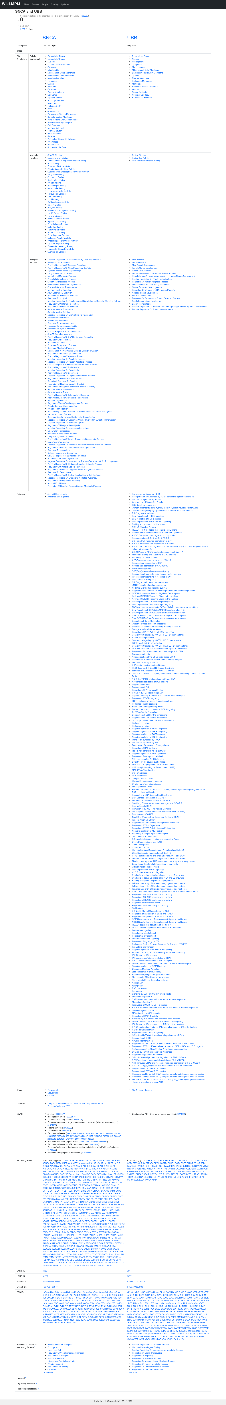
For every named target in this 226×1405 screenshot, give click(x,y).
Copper (51, 1095)
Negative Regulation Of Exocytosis (63, 370)
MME (108, 1215)
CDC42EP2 (66, 1176)
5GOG (171, 1297)
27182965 (88, 1138)
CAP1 (93, 1174)
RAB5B (53, 1237)
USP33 (105, 1259)
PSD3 (51, 1232)
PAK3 (69, 1223)
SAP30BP (56, 1243)
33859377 (60, 1113)
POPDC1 (78, 1229)
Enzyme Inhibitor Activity (59, 166)
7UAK (107, 1300)
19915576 (70, 1135)
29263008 (78, 1119)
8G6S (129, 1333)
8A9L (120, 1306)
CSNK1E (115, 1185)
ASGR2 (113, 1168)
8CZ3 (79, 1311)
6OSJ (120, 1294)
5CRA (147, 1294)
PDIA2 (122, 1223)
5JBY (134, 1300)
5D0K (171, 1294)
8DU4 (169, 1330)
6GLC (173, 1314)
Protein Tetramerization (58, 408)
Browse (35, 4)
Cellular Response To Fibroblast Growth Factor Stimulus (72, 364)
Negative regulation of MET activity (147, 830)
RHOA (118, 1237)
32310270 (90, 1133)
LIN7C (116, 1210)
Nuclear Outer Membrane (59, 64)
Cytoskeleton (53, 89)
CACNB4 (47, 1174)
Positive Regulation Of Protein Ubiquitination (152, 278)
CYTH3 (53, 1190)
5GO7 (141, 1297)
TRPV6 (110, 1257)
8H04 (111, 1311)
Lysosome (52, 80)
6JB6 (129, 1317)
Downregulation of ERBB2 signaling (148, 869)
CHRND (111, 1179)
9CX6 (112, 1319)
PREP (101, 1229)
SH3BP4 (62, 1246)
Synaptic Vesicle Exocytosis (60, 309)
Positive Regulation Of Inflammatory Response (68, 394)
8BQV (80, 1308)
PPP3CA (87, 1229)
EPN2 (91, 1196)
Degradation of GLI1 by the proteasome (149, 714)
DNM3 (118, 1190)
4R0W (117, 1292)
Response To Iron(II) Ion (58, 298)
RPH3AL (72, 1240)
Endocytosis (53, 1347)
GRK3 (110, 1201)
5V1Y (203, 1306)
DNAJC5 (105, 1190)
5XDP (203, 1308)
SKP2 (194, 1171)
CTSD (102, 1188)
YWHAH (101, 1265)
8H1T (141, 1333)
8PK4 (121, 1314)
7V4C (61, 1303)
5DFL (182, 1294)
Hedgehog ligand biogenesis (144, 703)
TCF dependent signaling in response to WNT (152, 576)
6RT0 (68, 1297)
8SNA (152, 1336)
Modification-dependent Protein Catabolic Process (154, 273)
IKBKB (172, 1165)
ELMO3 (64, 1196)
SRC (69, 1251)
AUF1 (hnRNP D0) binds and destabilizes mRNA (153, 678)
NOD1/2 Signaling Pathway (144, 527)
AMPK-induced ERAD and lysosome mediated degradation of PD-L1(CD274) (166, 1062)
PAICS (63, 1223)
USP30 (130, 1179)
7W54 (188, 1328)
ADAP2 (102, 1160)
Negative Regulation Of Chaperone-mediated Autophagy (72, 477)
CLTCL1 (77, 1182)
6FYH (168, 1314)
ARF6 (102, 1165)
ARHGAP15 (68, 1168)
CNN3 (90, 1182)
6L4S (109, 1294)
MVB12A (76, 1218)
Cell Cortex (52, 94)
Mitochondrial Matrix (56, 78)
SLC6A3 (64, 1248)
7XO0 (97, 1303)
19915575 (117, 1133)
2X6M (73, 1292)
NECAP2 (47, 1221)
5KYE (189, 1300)
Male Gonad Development (143, 265)
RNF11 (170, 1171)
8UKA (68, 1317)
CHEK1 (141, 1163)
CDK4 (102, 1176)
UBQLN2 (180, 1176)
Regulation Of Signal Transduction (147, 1352)
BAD (69, 1171)
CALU (78, 1174)
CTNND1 (95, 1188)
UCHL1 (188, 1176)
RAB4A (120, 1234)
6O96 (135, 1319)
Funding (55, 4)
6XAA (187, 1319)
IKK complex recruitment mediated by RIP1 (151, 957)
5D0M (176, 1294)
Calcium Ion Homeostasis (59, 430)
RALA (90, 1237)
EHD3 (111, 1193)
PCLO (97, 1223)
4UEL (159, 1292)
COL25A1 (104, 1182)
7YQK (206, 1328)
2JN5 (50, 1292)
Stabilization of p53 (140, 847)
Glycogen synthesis (141, 654)
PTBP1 (73, 1232)
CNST (96, 1182)
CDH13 (96, 1176)
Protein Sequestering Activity (60, 246)
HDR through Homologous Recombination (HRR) (153, 767)
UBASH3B (148, 1176)
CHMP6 (63, 1179)
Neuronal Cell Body (56, 127)
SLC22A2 (77, 1246)
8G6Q (204, 1330)
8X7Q (101, 1317)
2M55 (62, 1292)
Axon (50, 108)
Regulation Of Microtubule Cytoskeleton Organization (71, 447)
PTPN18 (87, 1232)
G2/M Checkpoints (140, 844)
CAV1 (99, 1174)
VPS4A (115, 1262)
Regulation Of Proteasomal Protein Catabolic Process (156, 298)
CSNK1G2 (57, 1188)
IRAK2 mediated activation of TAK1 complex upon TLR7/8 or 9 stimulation (165, 1026)
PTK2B (80, 1232)
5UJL (175, 1306)
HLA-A (166, 1165)
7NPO (135, 1325)
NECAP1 (112, 1218)
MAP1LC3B (96, 1212)
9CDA (101, 1319)
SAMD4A (47, 1243)
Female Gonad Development (144, 267)
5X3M (180, 1308)
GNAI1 (85, 1201)
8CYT (115, 1308)
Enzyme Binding (55, 207)
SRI (73, 1251)
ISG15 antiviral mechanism (144, 504)
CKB (117, 1179)
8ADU (51, 1308)
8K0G (167, 1333)
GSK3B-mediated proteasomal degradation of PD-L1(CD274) (159, 1057)
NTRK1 (157, 1168)
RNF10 (56, 1240)
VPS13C (64, 1262)
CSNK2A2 (86, 1188)
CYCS (116, 1188)
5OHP (147, 1306)
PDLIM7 (46, 1226)
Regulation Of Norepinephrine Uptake (64, 425)
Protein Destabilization (57, 320)
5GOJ (189, 1297)
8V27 (190, 1336)
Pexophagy (137, 990)
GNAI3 (92, 1201)
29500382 (67, 1127)
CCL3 (45, 1176)
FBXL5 (68, 1199)
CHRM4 (78, 1179)
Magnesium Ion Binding (58, 157)
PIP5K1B (98, 1226)
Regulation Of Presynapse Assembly (64, 480)
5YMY (162, 1311)
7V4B (55, 1303)
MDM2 (90, 1215)
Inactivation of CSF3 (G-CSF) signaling (149, 1004)
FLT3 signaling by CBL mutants (146, 1013)
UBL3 (93, 1259)
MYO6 (96, 1218)
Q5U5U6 (139, 1286)
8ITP (157, 1333)
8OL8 (94, 1314)
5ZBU (173, 1311)
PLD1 (45, 1229)
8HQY (147, 1333)
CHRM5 (86, 1179)
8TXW (169, 1336)
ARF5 (96, 1165)
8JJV (73, 1314)
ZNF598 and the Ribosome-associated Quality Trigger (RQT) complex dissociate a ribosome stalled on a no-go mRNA (168, 1081)
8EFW (175, 1330)
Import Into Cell (54, 1350)
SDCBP (177, 1171)
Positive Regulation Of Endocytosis (63, 367)
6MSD (180, 1317)
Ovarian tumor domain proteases (146, 783)
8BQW (86, 1308)
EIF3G (45, 1196)
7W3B (130, 1328)
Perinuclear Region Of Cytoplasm (62, 138)
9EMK (175, 1339)
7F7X (162, 1322)
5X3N (186, 1308)
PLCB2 (120, 1226)
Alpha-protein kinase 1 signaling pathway (150, 979)
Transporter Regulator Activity (61, 248)
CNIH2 (85, 1182)
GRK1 (98, 1201)
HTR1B (67, 1207)
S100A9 (115, 1240)
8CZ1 (68, 1311)
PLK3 (60, 1229)
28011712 (52, 1135)
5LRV (139, 1303)
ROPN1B (63, 1240)
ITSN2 (87, 1207)
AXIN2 (54, 1171)
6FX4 (162, 1314)
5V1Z (129, 1308)
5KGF (166, 1300)
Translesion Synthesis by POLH (146, 499)
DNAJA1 (97, 1190)
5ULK (197, 1306)
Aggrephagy (137, 982)
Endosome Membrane (142, 80)
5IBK (206, 1297)
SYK (59, 1254)
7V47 (112, 1300)
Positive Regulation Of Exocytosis (63, 372)
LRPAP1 (59, 1212)
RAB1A (92, 1234)
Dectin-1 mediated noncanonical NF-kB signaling (153, 709)
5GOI (183, 1297)
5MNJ (162, 1303)
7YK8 (45, 1306)
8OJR (89, 1314)
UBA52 (61, 1259)
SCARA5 (74, 1243)
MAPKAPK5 (66, 1215)
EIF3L (51, 1196)
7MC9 (184, 1322)
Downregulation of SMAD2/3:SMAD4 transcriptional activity (158, 609)
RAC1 (84, 1237)
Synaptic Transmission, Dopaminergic (64, 270)
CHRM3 (71, 1179)
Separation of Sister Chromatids (146, 620)
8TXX (174, 1336)
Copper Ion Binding (56, 177)
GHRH (79, 1201)
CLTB (71, 1182)
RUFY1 (108, 1240)
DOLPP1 (54, 1193)
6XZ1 (198, 1319)
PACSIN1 (55, 1223)
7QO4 (153, 1325)
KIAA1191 (51, 1210)
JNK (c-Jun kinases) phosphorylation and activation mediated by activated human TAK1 (168, 675)
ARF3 (91, 1165)
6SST (80, 1297)
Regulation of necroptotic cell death (147, 756)
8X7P (95, 1317)
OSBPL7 (113, 1221)
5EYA (129, 1297)
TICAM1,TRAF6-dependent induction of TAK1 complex (156, 927)
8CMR (151, 1330)
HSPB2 (46, 1207)
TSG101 (118, 1257)
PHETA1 (75, 1226)
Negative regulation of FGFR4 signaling (149, 736)
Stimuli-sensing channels (143, 637)
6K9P (150, 1317)
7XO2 (108, 1303)
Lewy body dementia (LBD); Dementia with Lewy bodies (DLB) (75, 1103)
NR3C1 (150, 1168)
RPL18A (80, 1240)
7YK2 (119, 1303)
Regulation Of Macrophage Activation (64, 353)
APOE (60, 1165)
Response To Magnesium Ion (60, 323)
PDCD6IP (104, 1223)
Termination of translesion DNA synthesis (150, 745)
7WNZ (79, 1303)
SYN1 (63, 1254)
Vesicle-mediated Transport (60, 1344)
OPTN (87, 1221)
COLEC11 (113, 1182)
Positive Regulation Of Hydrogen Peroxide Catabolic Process (75, 463)
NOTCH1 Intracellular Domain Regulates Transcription (156, 593)
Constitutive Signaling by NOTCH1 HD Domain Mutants (156, 640)
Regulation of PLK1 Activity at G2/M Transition (153, 631)
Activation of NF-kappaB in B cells (147, 502)
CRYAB (88, 1185)
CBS (121, 1174)
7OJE (141, 1325)
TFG (94, 1254)
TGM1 (111, 1254)
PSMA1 (58, 1232)
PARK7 (84, 1223)
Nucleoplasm (138, 61)
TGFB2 (105, 1254)
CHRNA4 (95, 1179)
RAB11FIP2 (75, 1234)
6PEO (57, 1297)
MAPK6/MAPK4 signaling (143, 770)
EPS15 (195, 1163)
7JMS (167, 1322)
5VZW (164, 1308)
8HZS (56, 1314)
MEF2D (96, 1215)
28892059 (71, 1133)
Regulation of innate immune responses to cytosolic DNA (157, 651)
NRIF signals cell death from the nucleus (150, 582)
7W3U (183, 1328)
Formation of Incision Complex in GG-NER (151, 800)
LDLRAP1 (79, 1210)
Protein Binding (54, 182)
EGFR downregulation (141, 568)
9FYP (51, 1322)
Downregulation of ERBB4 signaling (148, 515)
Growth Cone (53, 111)
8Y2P (119, 1317)
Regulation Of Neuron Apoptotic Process (150, 281)
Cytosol (51, 83)
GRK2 (104, 1201)
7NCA (55, 1300)
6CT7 (72, 1294)
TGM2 (117, 1254)
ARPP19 (77, 1168)
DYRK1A (73, 1193)
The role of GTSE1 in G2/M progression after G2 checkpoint (158, 858)
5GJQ (135, 1297)
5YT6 (168, 1311)
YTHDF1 (69, 1265)
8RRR (62, 1317)
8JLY (78, 1314)
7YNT (109, 1306)
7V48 (118, 1300)
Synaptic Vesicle (55, 97)
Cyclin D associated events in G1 (147, 841)
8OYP (173, 1333)
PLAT (114, 1226)
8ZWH (72, 1319)
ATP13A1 (47, 1171)
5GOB (153, 1297)
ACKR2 (79, 1160)
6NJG (129, 1319)
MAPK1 (113, 1212)
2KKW (56, 1292)
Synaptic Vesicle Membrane (60, 116)
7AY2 (204, 1319)
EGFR (94, 1193)
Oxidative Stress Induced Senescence (149, 623)
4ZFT (200, 1292)
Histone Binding (54, 215)
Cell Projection (54, 125)
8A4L (115, 1306)
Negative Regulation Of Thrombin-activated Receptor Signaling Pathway (79, 444)
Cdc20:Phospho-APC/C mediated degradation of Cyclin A (157, 551)
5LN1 (134, 1303)
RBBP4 (106, 1237)
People (45, 4)
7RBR (164, 1325)
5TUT (164, 1306)
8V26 (185, 1336)
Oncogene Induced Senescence (146, 629)
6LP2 (168, 1317)
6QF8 (158, 1319)
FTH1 (106, 1199)
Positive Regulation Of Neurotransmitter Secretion (70, 267)
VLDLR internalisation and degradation (149, 872)
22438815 (52, 1138)
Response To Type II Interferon (61, 328)
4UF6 (165, 1292)
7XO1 (102, 1303)
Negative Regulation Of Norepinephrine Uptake (68, 428)
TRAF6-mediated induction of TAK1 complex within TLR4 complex (161, 963)
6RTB (74, 1297)
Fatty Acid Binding (56, 174)
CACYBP (64, 1174)
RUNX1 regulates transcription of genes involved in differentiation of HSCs (165, 891)
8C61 (145, 1330)
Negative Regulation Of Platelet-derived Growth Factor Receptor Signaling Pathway (84, 301)
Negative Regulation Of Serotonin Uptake (66, 422)
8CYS (109, 1308)
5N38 (174, 1303)
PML (71, 1229)
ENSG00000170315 (136, 1281)
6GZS (179, 1314)
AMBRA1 (66, 1163)
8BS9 (134, 1330)
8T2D (157, 1336)
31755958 (94, 1144)
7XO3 (113, 1303)
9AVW (147, 1339)
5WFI (175, 1308)
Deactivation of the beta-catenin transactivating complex (157, 659)
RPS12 (94, 1240)
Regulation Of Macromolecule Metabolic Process (154, 1361)
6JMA (140, 1317)
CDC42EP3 (77, 1176)
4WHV (171, 1292)
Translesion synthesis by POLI (145, 742)
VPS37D (100, 1262)
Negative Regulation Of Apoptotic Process (66, 359)
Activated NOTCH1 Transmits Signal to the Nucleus (155, 596)
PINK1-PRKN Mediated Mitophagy (147, 692)
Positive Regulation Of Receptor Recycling (66, 265)
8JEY (67, 1314)
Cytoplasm (52, 67)
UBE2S (164, 1176)
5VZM (157, 1308)
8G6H (198, 1330)
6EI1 (141, 1314)
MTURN (130, 1168)
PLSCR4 (199, 1168)
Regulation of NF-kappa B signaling (147, 1032)
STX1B (120, 1251)
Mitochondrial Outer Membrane (61, 72)
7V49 (45, 1303)
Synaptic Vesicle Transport (59, 392)
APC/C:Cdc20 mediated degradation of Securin (153, 543)
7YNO (80, 1306)
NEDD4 (54, 1221)
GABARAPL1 (49, 1201)
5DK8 (187, 1294)
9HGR (56, 1322)
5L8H (200, 1300)
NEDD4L (62, 1221)
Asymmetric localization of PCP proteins (150, 681)
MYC (144, 1168)
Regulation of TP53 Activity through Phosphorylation (155, 822)
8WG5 (130, 1339)
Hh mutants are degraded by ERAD (147, 706)
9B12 (164, 1339)
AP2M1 (104, 1163)
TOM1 (45, 1257)
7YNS (103, 1306)
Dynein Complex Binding (58, 243)
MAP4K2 (106, 1212)
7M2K (178, 1322)
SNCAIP (96, 1248)
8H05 (116, 1311)
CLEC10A (47, 1182)
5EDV (198, 1294)
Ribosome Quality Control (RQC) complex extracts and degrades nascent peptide (168, 1073)
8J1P (162, 1333)
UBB (132, 37)
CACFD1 (114, 1171)
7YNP (86, 1306)
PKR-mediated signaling (58, 496)
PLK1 (55, 1229)
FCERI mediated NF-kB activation (147, 643)
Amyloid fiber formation (58, 493)
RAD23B (163, 1171)
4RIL (50, 1294)
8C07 (140, 1330)
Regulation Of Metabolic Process (146, 1358)
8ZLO (55, 1319)
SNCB (103, 1248)
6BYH (196, 1311)
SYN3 (69, 1254)
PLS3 (66, 1229)
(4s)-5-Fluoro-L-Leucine (142, 1089)
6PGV (147, 1319)
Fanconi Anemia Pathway (143, 819)
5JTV (155, 1300)
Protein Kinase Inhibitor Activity (62, 168)
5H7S (201, 1297)
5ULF (186, 1306)
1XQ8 (45, 1292)
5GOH (178, 1297)
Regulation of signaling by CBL (145, 941)
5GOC (159, 1297)
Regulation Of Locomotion (59, 339)
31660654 (108, 1133)
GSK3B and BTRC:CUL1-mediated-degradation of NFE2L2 (158, 1035)
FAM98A (60, 1199)
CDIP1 (196, 1160)
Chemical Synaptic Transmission (62, 287)
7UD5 (176, 1325)
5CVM (153, 1294)
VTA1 (121, 1262)
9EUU (45, 1322)
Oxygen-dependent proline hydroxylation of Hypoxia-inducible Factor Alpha (165, 507)
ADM (108, 1160)
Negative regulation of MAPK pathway (149, 753)
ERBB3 (98, 1196)
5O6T (201, 1303)
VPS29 (86, 1262)
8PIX (105, 1314)
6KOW (156, 1317)
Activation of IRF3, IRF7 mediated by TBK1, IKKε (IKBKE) (158, 952)
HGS (160, 1165)
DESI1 (157, 1163)
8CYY (57, 1311)
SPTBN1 (54, 1251)
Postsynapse (53, 144)
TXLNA (54, 1259)
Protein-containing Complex (60, 122)
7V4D (66, 1303)
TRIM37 (204, 1174)
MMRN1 (115, 1215)
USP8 (45, 1262)
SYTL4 (88, 1254)
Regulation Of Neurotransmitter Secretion (66, 378)
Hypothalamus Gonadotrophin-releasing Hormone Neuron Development (163, 276)
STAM (84, 1251)
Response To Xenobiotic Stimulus (63, 295)
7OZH (95, 1300)
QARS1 (115, 1232)
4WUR (183, 1292)
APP (66, 1165)
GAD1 (66, 1201)
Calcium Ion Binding (56, 179)
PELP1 (53, 1226)
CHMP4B (56, 1179)
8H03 (106, 1311)
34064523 (80, 1133)
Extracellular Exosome (142, 97)
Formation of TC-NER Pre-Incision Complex (151, 808)
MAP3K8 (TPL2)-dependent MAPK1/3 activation (153, 764)
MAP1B (86, 1212)
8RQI (190, 1333)
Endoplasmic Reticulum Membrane (147, 72)
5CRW (61, 1294)
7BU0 (135, 1322)
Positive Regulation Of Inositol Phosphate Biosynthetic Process (76, 439)
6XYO (97, 1297)
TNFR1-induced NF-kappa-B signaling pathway (153, 701)
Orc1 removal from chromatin (145, 836)
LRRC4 (75, 1212)
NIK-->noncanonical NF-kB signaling (148, 759)
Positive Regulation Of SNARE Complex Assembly (70, 336)
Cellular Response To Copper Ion (62, 452)
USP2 (98, 1259)
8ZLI (50, 1319)
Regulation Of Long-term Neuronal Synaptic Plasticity (71, 386)
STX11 (106, 1251)
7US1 (182, 1325)
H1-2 (68, 1204)
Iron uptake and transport (143, 946)
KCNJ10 (108, 1207)
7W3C (136, 1328)
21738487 (116, 1135)
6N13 (198, 1317)
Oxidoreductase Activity (58, 202)
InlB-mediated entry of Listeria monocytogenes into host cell (159, 883)
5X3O (192, 1308)
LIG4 (189, 1165)
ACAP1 (72, 1160)
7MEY (190, 1322)
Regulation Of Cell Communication (147, 1369)
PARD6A (76, 1223)
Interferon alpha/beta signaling (145, 938)
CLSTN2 (64, 1182)
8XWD (113, 1317)
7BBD (129, 1322)
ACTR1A (94, 1160)
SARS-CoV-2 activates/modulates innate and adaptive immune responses (165, 1007)
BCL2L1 (88, 1171)
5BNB (135, 1294)
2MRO (142, 1292)
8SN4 (201, 1333)
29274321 (180, 1113)
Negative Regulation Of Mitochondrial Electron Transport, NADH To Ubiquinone (82, 461)
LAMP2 (71, 1210)
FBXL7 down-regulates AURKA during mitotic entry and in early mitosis (163, 861)
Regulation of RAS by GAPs (144, 747)
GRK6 (51, 1204)
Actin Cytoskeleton (56, 100)
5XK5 (135, 1311)
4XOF (189, 1292)
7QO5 (158, 1325)
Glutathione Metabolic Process (61, 281)
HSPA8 (121, 1204)
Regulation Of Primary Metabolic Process (150, 1366)
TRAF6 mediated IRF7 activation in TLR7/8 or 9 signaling (157, 1021)
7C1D (114, 1297)
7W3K (170, 1328)
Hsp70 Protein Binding (57, 213)
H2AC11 (75, 1204)
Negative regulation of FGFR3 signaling (149, 734)
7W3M (177, 1328)
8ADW (63, 1308)
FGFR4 (82, 1199)
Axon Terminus (54, 133)
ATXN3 (154, 1160)
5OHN (141, 1306)
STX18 (113, 1251)
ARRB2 (92, 1168)
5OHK (130, 1306)
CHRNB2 (103, 1179)
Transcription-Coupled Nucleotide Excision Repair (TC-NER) (158, 811)
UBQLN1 (172, 1176)
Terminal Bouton (55, 130)
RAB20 (99, 1234)
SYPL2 (76, 1254)
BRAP (167, 1160)
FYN (111, 1199)
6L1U (103, 1294)
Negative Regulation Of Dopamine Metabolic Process (71, 375)
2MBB (136, 1292)
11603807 (84, 15)
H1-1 (64, 1204)
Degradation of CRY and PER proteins (149, 1068)
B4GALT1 (62, 1171)
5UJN (181, 1306)
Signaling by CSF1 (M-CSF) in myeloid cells (151, 993)
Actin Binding (53, 163)
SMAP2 (79, 1248)
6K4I (145, 1317)
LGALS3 (96, 1210)
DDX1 (71, 1190)
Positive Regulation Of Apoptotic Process (66, 356)
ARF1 (85, 1165)
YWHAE (93, 1265)
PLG (50, 1229)
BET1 (106, 1171)
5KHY (172, 1300)
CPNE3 (74, 1185)
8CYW (45, 1311)
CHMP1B (110, 1176)
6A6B (66, 1294)
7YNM (68, 1306)
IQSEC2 (80, 1207)
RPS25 (101, 1240)
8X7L (79, 1317)
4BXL (105, 1292)
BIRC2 (161, 1160)
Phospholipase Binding (58, 224)
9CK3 (106, 1319)
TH (122, 1254)
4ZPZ (206, 1292)
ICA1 (73, 1207)
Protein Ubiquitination (141, 270)
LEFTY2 (88, 1210)
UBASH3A (138, 1176)
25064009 (79, 1138)
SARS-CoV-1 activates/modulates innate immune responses (159, 999)
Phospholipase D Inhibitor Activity (63, 240)
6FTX (157, 1314)
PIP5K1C (107, 1226)
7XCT (200, 1328)
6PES (63, 1297)
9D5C (117, 1319)
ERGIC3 (113, 1196)
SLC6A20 (56, 1248)
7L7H (45, 1300)
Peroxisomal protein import (144, 933)
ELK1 (57, 1196)
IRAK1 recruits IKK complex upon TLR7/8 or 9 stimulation (158, 1024)
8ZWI (78, 1319)
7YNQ (92, 1306)
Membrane (52, 103)
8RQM (56, 1317)
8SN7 (135, 1336)
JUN (185, 1165)
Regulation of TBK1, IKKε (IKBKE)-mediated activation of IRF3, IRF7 (163, 1043)
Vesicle (135, 89)
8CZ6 (84, 1311)
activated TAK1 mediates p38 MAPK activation (153, 670)
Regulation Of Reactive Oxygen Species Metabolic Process (74, 486)
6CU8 (83, 1294)
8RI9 (50, 1317)
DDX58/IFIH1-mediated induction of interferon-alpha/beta (157, 532)
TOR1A (60, 1257)
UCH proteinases (139, 772)
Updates (65, 4)
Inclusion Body (54, 105)
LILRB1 (104, 1210)
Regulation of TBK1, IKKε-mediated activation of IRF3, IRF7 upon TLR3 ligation (167, 1046)
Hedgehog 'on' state (140, 723)
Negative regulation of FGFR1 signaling (149, 728)
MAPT (75, 1215)
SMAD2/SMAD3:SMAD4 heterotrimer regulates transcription (159, 615)
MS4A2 (46, 1218)
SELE (94, 1243)
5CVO (165, 1294)
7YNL (62, 1306)
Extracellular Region (56, 56)
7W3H (154, 1328)
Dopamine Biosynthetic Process (62, 345)
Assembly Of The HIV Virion (144, 557)
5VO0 (151, 1308)
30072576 (71, 1116)
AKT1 (58, 1163)
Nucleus (51, 61)
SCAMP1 (65, 1243)
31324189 (52, 1124)
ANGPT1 (75, 1163)
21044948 (98, 1135)
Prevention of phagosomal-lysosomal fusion (151, 974)
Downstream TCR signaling (144, 579)
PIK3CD (89, 1226)
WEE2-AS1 (139, 1179)
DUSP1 (171, 1163)
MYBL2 (138, 1168)
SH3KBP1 (186, 1171)
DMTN (89, 1190)
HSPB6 (53, 1207)
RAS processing (139, 988)
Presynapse (53, 141)
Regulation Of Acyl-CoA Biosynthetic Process (68, 403)
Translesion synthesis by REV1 (146, 493)
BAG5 (74, 1171)
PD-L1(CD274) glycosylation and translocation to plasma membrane (162, 1065)
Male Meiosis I (138, 259)
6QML (170, 1319)
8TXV (163, 1336)
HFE (81, 1204)
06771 (130, 1276)
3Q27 (89, 1292)
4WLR (177, 1292)
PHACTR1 (66, 1226)
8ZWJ (83, 1319)
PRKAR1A (109, 1229)
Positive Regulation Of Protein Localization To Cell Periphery (74, 474)
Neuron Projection (140, 92)
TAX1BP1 (175, 1174)
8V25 (180, 1336)
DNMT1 (163, 1163)
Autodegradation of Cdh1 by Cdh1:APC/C (150, 538)
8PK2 (116, 1314)
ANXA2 (82, 1163)
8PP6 (179, 1333)
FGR (88, 1199)
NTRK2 (164, 1168)
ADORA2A (115, 1160)
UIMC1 (195, 1176)
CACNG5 (55, 1174)
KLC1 (59, 1210)
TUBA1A (46, 1259)
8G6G (193, 1330)
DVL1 (66, 1193)
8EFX (181, 1330)
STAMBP (91, 1251)
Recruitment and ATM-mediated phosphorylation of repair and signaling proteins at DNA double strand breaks (168, 791)
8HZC (50, 1314)
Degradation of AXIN (141, 684)
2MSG (149, 1292)
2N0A (67, 1292)
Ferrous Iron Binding (56, 193)
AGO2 (52, 1163)
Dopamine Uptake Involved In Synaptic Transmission (71, 417)
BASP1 (81, 1171)
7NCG (61, 1300)
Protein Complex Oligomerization (62, 405)
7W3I (159, 1328)
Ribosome (52, 86)
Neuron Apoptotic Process (59, 414)
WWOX (148, 1179)
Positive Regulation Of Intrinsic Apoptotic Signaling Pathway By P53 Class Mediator (169, 306)
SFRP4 (55, 1246)
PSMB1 (65, 1232)
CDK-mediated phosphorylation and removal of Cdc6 (155, 839)
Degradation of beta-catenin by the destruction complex (156, 573)
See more (48, 1372)
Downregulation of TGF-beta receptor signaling (152, 601)
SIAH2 (70, 1246)
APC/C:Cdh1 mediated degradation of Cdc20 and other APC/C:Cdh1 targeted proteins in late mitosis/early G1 (170, 548)
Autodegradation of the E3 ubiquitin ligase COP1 (153, 656)
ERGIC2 (105, 1196)
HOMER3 (88, 1204)
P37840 (54, 1286)
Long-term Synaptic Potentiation (62, 436)
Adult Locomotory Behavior (60, 292)
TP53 (190, 1174)
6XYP (103, 1297)
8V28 (196, 1336)
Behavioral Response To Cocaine (62, 381)
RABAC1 (68, 1237)
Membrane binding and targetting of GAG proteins (154, 554)
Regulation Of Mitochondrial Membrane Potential (153, 289)
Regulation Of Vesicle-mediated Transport (66, 1352)
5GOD (165, 1297)
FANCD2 (140, 1165)
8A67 (129, 1330)
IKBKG (179, 1165)
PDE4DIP (113, 1223)
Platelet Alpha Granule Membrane (62, 119)
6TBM (176, 1319)
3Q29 (100, 1292)
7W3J (164, 1328)
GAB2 (116, 1199)
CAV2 (104, 1174)
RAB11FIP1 (64, 1234)
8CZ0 (63, 1311)
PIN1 (182, 1168)
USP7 (118, 1259)
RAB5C (60, 1237)
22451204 (61, 1138)
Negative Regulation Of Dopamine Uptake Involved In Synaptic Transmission (82, 419)
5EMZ (204, 1294)
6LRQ (114, 1294)
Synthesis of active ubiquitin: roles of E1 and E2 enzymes (158, 875)
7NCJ (78, 1300)
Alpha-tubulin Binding (57, 221)
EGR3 (106, 1193)
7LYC (173, 1322)
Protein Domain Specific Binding (62, 210)
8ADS (45, 1308)
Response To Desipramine (59, 472)
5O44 (195, 1303)
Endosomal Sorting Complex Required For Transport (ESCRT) (159, 944)
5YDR (146, 1311)
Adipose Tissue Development (145, 292)
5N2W (168, 1303)
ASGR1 (106, 1168)
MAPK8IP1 (55, 1215)
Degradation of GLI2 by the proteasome (149, 717)
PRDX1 (94, 1229)
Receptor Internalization (58, 317)
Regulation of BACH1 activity (145, 1015)
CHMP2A (119, 1176)
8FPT (89, 1311)
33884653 (103, 1141)
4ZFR (195, 1292)
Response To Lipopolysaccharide (62, 325)
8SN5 (206, 1333)
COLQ (121, 1182)
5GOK (195, 1297)
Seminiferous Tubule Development (147, 301)
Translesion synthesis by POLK (146, 739)
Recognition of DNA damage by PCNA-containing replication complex (163, 496)
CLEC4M (56, 1182)
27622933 (86, 1152)
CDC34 (189, 1160)
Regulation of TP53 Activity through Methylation (153, 828)
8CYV (121, 1308)
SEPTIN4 (47, 1246)
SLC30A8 (86, 1246)
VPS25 (72, 1262)
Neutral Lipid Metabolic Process (62, 276)
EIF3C (118, 1193)
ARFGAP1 (110, 1165)
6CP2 (129, 1314)
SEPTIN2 (110, 1243)
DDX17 (77, 1190)
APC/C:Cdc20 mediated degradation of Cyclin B (153, 535)
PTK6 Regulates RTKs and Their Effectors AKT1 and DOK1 (158, 855)
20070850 (79, 1135)
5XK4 (129, 1311)
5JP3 (145, 1300)
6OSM (51, 1297)
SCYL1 (82, 1243)
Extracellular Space (56, 58)
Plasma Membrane (56, 92)
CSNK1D (106, 1185)
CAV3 (110, 1174)
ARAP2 (71, 1165)
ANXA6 (89, 1163)
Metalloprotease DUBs (142, 786)
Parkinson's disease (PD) (59, 1106)
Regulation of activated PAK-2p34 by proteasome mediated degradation (163, 590)
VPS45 (108, 1262)
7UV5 (187, 1325)
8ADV (56, 1308)
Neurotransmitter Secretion (59, 289)
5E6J (193, 1294)
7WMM (73, 1303)
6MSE (186, 1317)
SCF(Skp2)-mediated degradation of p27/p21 (152, 571)
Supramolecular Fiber (57, 147)
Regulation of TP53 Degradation (146, 825)
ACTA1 (86, 1160)
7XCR (194, 1328)
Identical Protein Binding (58, 218)
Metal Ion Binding (55, 226)
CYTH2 (46, 1190)
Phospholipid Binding (57, 185)
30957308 (84, 1141)
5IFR (129, 1300)
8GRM (136, 1333)
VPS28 (79, 1262)
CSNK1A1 (97, 1185)
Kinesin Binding (54, 204)
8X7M (84, 1317)
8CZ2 (73, 1311)
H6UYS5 (46, 1286)
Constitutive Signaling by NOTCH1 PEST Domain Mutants (158, 634)
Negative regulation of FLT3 (144, 1010)
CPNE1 (67, 1185)
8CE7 (92, 1308)
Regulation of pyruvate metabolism (147, 1054)
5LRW (145, 1303)
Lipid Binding (53, 199)
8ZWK (90, 1319)
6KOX (162, 1317)
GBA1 (72, 1201)
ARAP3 (79, 1165)
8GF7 (100, 1311)
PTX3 (108, 1232)
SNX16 (116, 1248)
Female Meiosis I (139, 262)
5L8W (206, 1300)
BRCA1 (174, 1160)
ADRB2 (46, 1163)
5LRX (151, 1303)
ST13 (78, 1251)
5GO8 (147, 1297)
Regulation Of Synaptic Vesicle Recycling (66, 466)
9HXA (68, 1322)
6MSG (192, 1317)
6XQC (193, 1319)
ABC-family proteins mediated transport (149, 665)
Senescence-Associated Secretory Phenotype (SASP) (156, 626)
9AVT (141, 1339)
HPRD (23, 29)
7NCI (73, 1300)
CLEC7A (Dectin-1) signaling (144, 712)
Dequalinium (53, 1092)
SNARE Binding (55, 155)
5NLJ (184, 1303)
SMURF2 (88, 1248)
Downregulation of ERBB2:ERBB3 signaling (151, 521)
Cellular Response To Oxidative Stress (65, 331)
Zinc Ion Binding (55, 196)
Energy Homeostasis (141, 303)
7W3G (148, 1328)
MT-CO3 (67, 1218)
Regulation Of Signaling (58, 1366)
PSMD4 (136, 1171)
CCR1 (50, 1176)
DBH (66, 1190)
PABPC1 (46, 1223)
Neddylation (137, 908)
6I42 (94, 1294)
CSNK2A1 (76, 1188)
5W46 (169, 1308)
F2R (44, 1199)
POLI (205, 1168)
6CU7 (77, 1294)
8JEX (62, 1314)
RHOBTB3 (47, 1240)
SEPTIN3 (119, 1243)
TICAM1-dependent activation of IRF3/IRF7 (151, 924)
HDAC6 (154, 1165)
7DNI (146, 1322)
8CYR (104, 1308)
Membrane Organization (58, 441)
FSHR (100, 1199)
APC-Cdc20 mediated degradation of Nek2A (151, 560)
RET (113, 1237)
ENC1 (79, 1196)
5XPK (140, 1311)
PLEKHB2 (189, 1168)
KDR (45, 1210)
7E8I (157, 1322)
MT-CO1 (59, 1218)
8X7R (107, 1317)
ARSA (99, 1168)
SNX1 (109, 1248)
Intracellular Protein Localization (62, 1361)
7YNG (56, 1306)
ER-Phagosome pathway (143, 513)
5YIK (157, 1311)
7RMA (170, 1325)
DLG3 (83, 1190)
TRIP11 (103, 1257)
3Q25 (79, 1292)
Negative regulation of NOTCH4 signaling (150, 966)
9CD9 (95, 1319)
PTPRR (102, 1232)
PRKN (45, 1232)
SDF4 (88, 1243)
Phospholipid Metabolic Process (62, 278)
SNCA (49, 37)
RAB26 (106, 1234)
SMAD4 (200, 1171)
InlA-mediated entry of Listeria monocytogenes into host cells (159, 888)
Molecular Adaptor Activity (59, 237)
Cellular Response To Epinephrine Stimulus (67, 455)
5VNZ (146, 1308)
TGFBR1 (184, 1174)
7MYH (202, 1322)
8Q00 (184, 1333)
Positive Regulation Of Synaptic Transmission (68, 397)
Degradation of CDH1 (141, 1037)
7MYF (196, 1322)
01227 (45, 1276)
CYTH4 (60, 1190)
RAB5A (46, 1237)
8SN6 (129, 1336)
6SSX (85, 1297)
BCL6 (95, 1171)
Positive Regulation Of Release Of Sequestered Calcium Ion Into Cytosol (80, 411)
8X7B (73, 1317)
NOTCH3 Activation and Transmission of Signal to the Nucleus (160, 919)
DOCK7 (46, 1193)
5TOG (159, 1306)
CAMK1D (86, 1174)
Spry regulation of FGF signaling (146, 518)
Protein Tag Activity (141, 157)
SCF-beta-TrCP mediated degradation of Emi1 (152, 540)
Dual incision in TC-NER (142, 814)
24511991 (70, 1138)
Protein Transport (55, 1363)
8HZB (45, 1314)
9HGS (62, 1322)
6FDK (145, 1314)
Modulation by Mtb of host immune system (151, 977)
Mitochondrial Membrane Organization (64, 284)
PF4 (59, 1226)
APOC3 (53, 1165)
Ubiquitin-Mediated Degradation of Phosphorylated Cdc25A (158, 850)
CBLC (116, 1174)
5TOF (153, 1306)
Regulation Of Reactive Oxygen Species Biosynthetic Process (75, 469)
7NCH (67, 1300)
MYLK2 (90, 1218)
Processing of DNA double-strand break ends (152, 794)
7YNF (50, 1306)
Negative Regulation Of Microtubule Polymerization (70, 314)
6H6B (88, 1294)
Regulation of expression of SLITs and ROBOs (153, 913)
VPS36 (92, 1262)
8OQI (100, 1314)
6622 (45, 1270)
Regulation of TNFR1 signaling (145, 698)
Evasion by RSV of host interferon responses (152, 1051)
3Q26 (84, 1292)
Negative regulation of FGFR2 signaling (149, 731)
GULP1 (58, 1204)
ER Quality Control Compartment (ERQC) (150, 910)
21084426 (61, 1135)
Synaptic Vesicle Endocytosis (61, 389)
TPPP (67, 1257)
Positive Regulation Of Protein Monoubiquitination (154, 309)
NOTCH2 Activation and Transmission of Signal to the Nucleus (160, 648)
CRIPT (82, 1185)
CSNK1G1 (47, 1188)
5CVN (159, 1294)
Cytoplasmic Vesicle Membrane (62, 114)
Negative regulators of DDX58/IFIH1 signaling (152, 949)
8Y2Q (45, 1319)
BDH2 (101, 1171)
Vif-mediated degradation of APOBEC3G (150, 565)
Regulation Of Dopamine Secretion (63, 306)
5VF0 (140, 1308)
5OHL (135, 1306)
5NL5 (179, 1303)
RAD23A (155, 1171)
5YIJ (152, 1311)
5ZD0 (179, 1311)
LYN (81, 1212)
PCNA (177, 1168)
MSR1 (52, 1218)
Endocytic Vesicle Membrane (145, 86)
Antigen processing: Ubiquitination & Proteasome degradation (159, 1048)
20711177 (88, 1135)
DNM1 (112, 1190)
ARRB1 (85, 1168)
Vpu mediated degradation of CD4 (147, 562)
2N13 (154, 1292)
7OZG (89, 1300)
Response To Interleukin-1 (59, 450)
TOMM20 (53, 1257)
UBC (72, 1259)
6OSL (45, 1297)
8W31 (201, 1336)
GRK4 (116, 1201)
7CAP (141, 1322)
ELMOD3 (72, 1196)
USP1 (201, 1176)
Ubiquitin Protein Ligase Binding (146, 160)
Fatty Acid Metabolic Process (61, 273)
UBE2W (86, 1259)
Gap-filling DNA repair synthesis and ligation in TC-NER (156, 817)
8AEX (68, 1308)
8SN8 (140, 1336)
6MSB (173, 1317)
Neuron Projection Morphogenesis (147, 287)
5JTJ (150, 1300)
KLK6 (64, 1210)
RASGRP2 (98, 1237)
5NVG (190, 1303)
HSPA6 (114, 1204)
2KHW (130, 1292)
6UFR (91, 1297)
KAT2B (101, 1207)
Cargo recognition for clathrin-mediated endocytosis (155, 863)
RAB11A (46, 1234)
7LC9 (50, 1300)
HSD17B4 (97, 1204)
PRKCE (118, 1229)
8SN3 (195, 1333)
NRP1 (81, 1221)
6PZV (152, 1319)
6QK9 (164, 1319)
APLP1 (118, 1163)
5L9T (129, 1303)
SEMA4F (101, 1243)
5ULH (192, 1306)
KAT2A (94, 1207)
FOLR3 (94, 1199)
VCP (58, 1262)
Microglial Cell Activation (58, 262)
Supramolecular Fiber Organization (63, 458)
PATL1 (91, 1223)
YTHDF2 (77, 1265)
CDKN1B (204, 1160)
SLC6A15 (47, 1248)
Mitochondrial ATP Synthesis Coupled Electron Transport (73, 350)
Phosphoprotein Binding (58, 235)
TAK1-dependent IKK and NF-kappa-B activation (153, 667)
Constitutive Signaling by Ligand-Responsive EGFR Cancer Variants (162, 510)
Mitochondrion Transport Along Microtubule (151, 284)
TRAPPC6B (94, 1257)
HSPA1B (106, 1204)
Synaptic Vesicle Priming (59, 312)
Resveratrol (53, 1089)
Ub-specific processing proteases (147, 781)
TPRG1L (74, 1257)
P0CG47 (131, 1286)
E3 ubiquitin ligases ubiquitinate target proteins (153, 880)
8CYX (51, 1311)
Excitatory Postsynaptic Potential (62, 433)
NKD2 (69, 1221)
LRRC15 (67, 1212)
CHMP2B (47, 1179)
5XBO (198, 1308)
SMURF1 (131, 1174)
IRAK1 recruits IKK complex (144, 955)
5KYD (183, 1300)
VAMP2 (51, 1262)
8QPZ (45, 1317)
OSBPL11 (95, 1221)
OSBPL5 (104, 1221)
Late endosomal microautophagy (146, 971)
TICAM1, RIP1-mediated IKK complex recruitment (154, 529)
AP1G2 (97, 1163)
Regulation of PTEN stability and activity (150, 905)
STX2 (45, 1254)
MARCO (82, 1215)
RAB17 (85, 1234)
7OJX (147, 1325)
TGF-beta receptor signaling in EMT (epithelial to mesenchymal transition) (165, 607)
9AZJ (153, 1339)
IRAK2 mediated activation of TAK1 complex (152, 960)
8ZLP (60, 1319)
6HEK (196, 1314)
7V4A (50, 1303)
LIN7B (110, 1210)
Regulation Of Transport (58, 1355)
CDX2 (135, 1163)
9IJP (74, 1322)
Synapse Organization (57, 400)
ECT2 (177, 1163)
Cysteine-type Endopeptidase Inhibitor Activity (68, 171)
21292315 (107, 1135)
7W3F (141, 1328)
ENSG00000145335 (51, 1281)
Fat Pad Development (141, 295)
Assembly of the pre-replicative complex (150, 833)
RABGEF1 (145, 1171)
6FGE (151, 1314)
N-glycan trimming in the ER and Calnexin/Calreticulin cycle (158, 695)
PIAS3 (83, 1226)
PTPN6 (95, 1232)
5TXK (170, 1306)
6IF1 (201, 1314)
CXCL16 (109, 1188)
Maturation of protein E (142, 996)
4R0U (111, 1292)
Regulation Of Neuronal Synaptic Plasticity (66, 383)
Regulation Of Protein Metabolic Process (150, 1363)
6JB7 (134, 1317)
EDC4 (80, 1193)
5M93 (156, 1303)
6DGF (135, 1314)
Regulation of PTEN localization (146, 902)
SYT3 (81, 1254)
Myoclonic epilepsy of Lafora (145, 662)
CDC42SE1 (87, 1176)
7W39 (198, 1325)
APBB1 (111, 1163)
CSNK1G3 (66, 1188)
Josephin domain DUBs (142, 778)
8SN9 (146, 1336)
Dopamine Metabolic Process (61, 347)
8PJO (110, 1314)
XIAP (154, 1179)
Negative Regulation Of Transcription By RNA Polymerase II (74, 259)
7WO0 (86, 1303)
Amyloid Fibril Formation (58, 483)
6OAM (141, 1319)
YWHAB (85, 1265)
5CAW (141, 1294)
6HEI (190, 1314)
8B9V (74, 1308)
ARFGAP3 (57, 1168)
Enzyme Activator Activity (59, 190)
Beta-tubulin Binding (56, 232)
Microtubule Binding (56, 188)
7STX (101, 1300)
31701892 (52, 1149)
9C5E (169, 1339)
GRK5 (45, 1204)
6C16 (201, 1311)
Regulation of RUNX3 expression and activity (152, 899)
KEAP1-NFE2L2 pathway (143, 1029)
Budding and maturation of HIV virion (148, 524)
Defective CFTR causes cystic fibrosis (149, 761)
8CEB (98, 1308)
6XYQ (109, 1297)
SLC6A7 (71, 1248)
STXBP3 (52, 1254)
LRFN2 (46, 1212)
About (27, 4)
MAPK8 (46, 1215)
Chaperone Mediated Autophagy (146, 968)
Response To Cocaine (57, 342)
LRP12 (52, 1212)
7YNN (74, 1306)
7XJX (91, 1303)
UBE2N (157, 1176)
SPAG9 (46, 1251)
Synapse (51, 136)
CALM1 (72, 1174)
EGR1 (100, 1193)
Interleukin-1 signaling (141, 930)
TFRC (98, 1254)
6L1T (98, 1294)
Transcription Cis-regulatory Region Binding (67, 160)
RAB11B (55, 1234)
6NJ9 (203, 1317)
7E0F (120, 1297)
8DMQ (157, 1330)
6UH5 (181, 1319)
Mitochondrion (54, 69)
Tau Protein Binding (56, 229)
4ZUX (129, 1294)
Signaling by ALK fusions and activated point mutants (156, 1018)
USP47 (112, 1259)
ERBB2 (202, 1163)
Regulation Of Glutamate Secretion (63, 303)
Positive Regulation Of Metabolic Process (150, 1344)
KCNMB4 (116, 1207)
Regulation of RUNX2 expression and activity (152, 894)
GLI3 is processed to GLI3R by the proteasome (153, 720)
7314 (129, 1270)
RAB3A (113, 1234)
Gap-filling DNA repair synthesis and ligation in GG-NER (157, 803)
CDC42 (57, 1176)
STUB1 (99, 1251)
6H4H (185, 1314)
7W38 (193, 1325)
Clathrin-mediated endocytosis (145, 866)
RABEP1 (77, 1237)
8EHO (187, 1330)
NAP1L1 (103, 1218)
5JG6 (139, 1300)
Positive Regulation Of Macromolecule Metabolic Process (157, 1350)
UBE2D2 (78, 1259)
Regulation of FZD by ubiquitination (147, 689)
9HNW (181, 1339)
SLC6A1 (113, 1246)
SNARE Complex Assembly (60, 334)
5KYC (177, 1300)
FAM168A (131, 1165)
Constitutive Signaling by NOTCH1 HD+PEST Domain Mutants (160, 645)
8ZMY (66, 1319)
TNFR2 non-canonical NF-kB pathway (149, 750)
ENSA (85, 1196)
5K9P (160, 1300)
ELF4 (189, 1163)
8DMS (163, 1330)
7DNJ (151, 1322)
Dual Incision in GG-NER (143, 805)
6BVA (190, 1311)
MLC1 (103, 1215)
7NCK (83, 1300)
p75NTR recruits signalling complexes (149, 585)
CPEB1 (53, 1185)
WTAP (56, 1265)
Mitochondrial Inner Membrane (61, 75)
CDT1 (129, 1163)
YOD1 (61, 1265)
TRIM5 (130, 1176)
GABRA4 (59, 1201)
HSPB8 (60, 1207)
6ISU (206, 1314)
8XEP (136, 1339)
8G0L (95, 1311)
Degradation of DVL (140, 687)
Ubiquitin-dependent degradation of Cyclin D (151, 852)
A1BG (65, 1160)
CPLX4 (60, 1185)
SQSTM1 (62, 1251)
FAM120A (51, 1199)
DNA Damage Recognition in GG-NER (149, 797)
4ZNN (54, 1294)
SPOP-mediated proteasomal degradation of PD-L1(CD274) (158, 1060)
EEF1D (87, 1193)
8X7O (90, 1317)
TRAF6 (197, 1174)
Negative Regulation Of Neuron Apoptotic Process (70, 361)
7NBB (129, 1325)
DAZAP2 (149, 1163)
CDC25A (182, 1160)
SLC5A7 (105, 1246)
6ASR (185, 1311)
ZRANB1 (109, 1265)
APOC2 (46, 1165)
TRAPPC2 (83, 1257)
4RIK (45, 1294)
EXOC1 (121, 1196)
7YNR (97, 1306)
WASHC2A (47, 1265)
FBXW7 (74, 1199)
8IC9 (153, 1333)
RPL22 (87, 1240)
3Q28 (95, 1292)
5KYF (195, 1300)
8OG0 (83, 1314)
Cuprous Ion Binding (56, 251)
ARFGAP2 (47, 1168)
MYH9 (83, 1218)
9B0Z (158, 1339)
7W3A (204, 1325)
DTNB (61, 1193)
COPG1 (46, 1185)
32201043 (99, 1133)
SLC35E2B (96, 1246)
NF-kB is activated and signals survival (149, 587)
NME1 (75, 1221)
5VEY (135, 1308)
